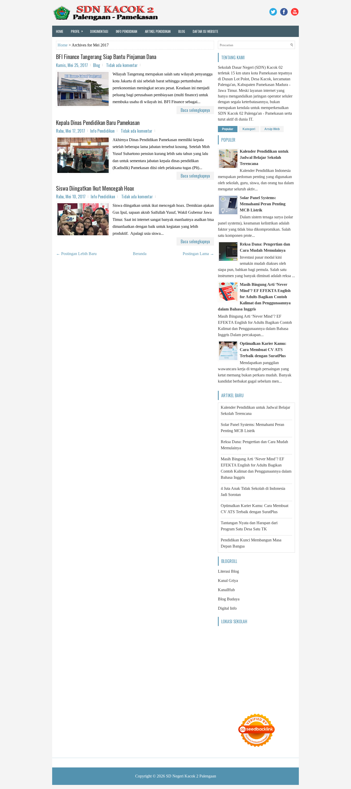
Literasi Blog (228, 571)
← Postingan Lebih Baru (76, 253)
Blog (181, 31)
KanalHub (226, 590)
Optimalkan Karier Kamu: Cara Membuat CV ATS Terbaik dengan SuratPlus (263, 349)
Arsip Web (272, 129)
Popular (227, 129)
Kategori (249, 129)
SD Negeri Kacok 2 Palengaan (191, 776)
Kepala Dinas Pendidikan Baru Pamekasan (98, 122)
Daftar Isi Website (205, 31)
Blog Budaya (228, 599)
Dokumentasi (99, 31)
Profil (77, 31)
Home (59, 31)
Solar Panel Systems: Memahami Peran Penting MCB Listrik (262, 204)
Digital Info (227, 608)
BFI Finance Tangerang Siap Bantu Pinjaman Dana (106, 56)
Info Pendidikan (126, 31)
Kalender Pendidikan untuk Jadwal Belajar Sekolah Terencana (264, 157)
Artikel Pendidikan (158, 31)
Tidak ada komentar (122, 65)
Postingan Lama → (198, 253)
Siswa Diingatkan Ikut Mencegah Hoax (95, 188)
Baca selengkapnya (195, 110)
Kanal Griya (228, 580)
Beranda (139, 253)
